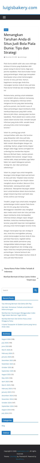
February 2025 (7, 389)
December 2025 (7, 360)
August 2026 (6, 339)
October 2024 (6, 403)
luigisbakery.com (20, 7)
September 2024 (7, 406)
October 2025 (6, 367)
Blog (6, 30)
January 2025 (6, 392)
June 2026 (5, 346)
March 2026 (6, 350)
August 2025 (6, 374)
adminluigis (23, 57)
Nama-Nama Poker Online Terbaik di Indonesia (19, 270)
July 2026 (5, 343)
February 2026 (7, 353)
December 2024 (7, 396)
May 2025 (5, 378)
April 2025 (5, 381)
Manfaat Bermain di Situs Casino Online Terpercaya (20, 278)
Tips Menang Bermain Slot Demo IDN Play (17, 304)
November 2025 (7, 364)
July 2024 (5, 413)
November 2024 (7, 399)
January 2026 (6, 357)
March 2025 (6, 385)
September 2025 (7, 371)
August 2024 (6, 410)
